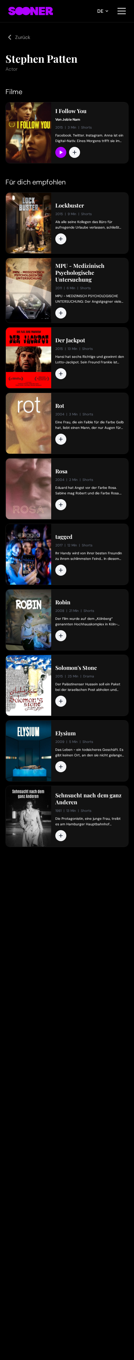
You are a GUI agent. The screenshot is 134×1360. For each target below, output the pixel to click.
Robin (62, 602)
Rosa (61, 471)
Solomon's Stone (76, 667)
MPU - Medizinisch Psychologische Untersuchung (79, 272)
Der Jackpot (70, 340)
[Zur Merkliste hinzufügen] (74, 152)
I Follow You (71, 111)
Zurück (22, 37)
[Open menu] (122, 11)
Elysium (65, 733)
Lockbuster (69, 205)
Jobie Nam (71, 119)
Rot (59, 405)
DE (100, 11)
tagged (63, 536)
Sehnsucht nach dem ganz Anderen (88, 799)
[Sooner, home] (30, 11)
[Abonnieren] (60, 152)
